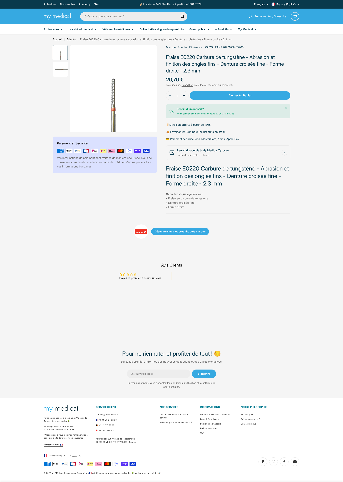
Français (259, 4)
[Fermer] (286, 108)
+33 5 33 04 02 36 (108, 420)
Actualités (50, 4)
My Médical (57, 473)
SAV (96, 4)
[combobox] (133, 16)
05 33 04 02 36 (226, 113)
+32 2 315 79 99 (106, 425)
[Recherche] (182, 16)
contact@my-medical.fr (107, 414)
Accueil (57, 39)
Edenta (71, 39)
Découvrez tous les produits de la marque (180, 231)
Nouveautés (67, 4)
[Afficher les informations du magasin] (284, 152)
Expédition (187, 85)
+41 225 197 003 (106, 430)
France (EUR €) (286, 4)
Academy (85, 4)
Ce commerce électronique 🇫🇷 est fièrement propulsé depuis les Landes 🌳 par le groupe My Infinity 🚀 (112, 473)
